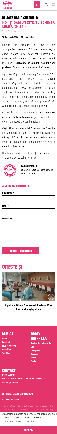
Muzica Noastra (9, 346)
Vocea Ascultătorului (10, 31)
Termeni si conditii (10, 406)
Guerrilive (6, 349)
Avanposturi (36, 350)
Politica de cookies (46, 406)
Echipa (34, 347)
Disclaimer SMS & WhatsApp (43, 410)
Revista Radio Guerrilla (20, 17)
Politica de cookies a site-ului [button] (18, 421)
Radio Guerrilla (29, 166)
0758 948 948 (12, 399)
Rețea (33, 357)
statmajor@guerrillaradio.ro (19, 394)
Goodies (34, 354)
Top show (6, 353)
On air (5, 338)
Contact (34, 361)
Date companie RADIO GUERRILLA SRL (17, 410)
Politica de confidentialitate (28, 406)
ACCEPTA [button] (29, 430)
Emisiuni (6, 342)
